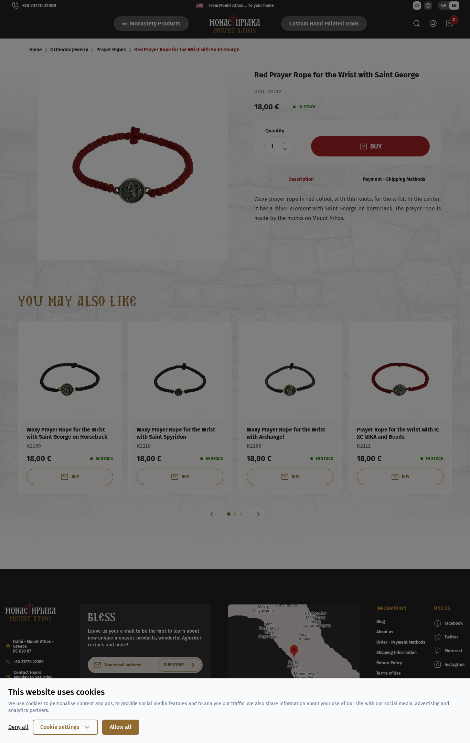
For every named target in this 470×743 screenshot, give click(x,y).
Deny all (18, 727)
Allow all (120, 727)
